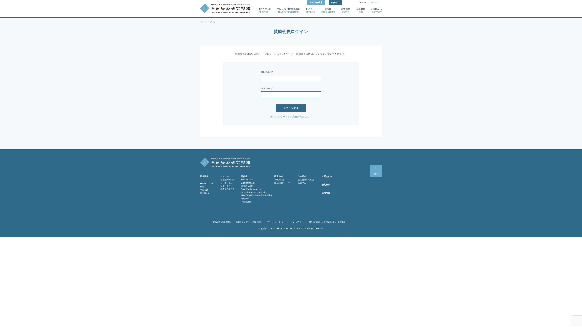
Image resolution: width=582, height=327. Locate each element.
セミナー (225, 176)
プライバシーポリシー (276, 222)
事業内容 (204, 189)
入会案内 (302, 176)
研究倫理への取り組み (221, 222)
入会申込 (302, 182)
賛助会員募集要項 (306, 179)
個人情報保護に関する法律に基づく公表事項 (327, 222)
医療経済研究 (247, 186)
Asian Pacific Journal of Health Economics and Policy (254, 190)
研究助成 (278, 176)
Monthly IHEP (247, 179)
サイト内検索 (316, 2)
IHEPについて (207, 183)
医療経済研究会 (227, 179)
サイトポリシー (297, 222)
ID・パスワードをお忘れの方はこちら (291, 116)
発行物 (244, 176)
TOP (202, 21)
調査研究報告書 (248, 182)
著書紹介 (245, 198)
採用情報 (326, 192)
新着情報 (204, 176)
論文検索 (326, 184)
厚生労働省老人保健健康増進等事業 (257, 195)
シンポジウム (226, 182)
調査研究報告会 (227, 189)
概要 (202, 186)
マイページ (375, 2)
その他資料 (246, 201)
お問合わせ (327, 176)
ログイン (335, 2)
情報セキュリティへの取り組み (249, 222)
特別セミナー (226, 186)
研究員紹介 (205, 193)
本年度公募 (279, 179)
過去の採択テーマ (282, 182)
